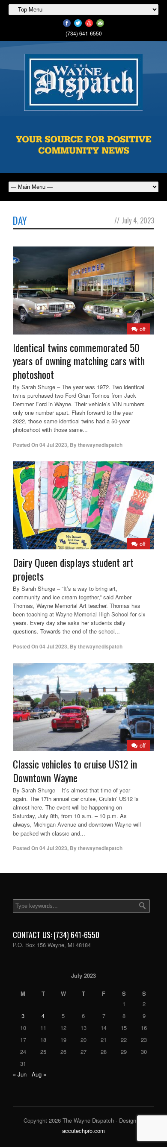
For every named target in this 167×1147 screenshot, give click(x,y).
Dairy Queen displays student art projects (73, 568)
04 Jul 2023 (53, 445)
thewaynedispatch (100, 445)
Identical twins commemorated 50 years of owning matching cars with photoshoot (79, 360)
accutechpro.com (83, 1130)
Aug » (39, 1074)
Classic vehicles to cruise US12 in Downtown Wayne (75, 770)
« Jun (20, 1074)
